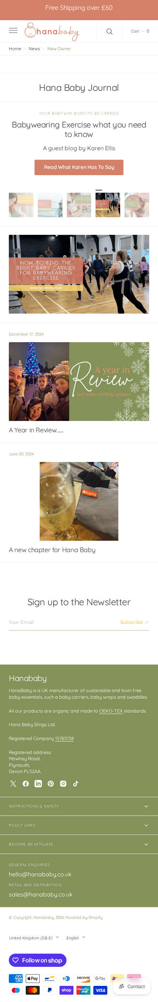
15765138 (64, 738)
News (34, 48)
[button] (12, 31)
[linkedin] (38, 783)
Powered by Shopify (84, 917)
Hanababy (43, 917)
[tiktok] (75, 783)
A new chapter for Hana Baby (52, 550)
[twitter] (13, 783)
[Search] (109, 31)
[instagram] (63, 783)
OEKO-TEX (111, 711)
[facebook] (25, 783)
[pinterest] (50, 783)
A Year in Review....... (36, 430)
